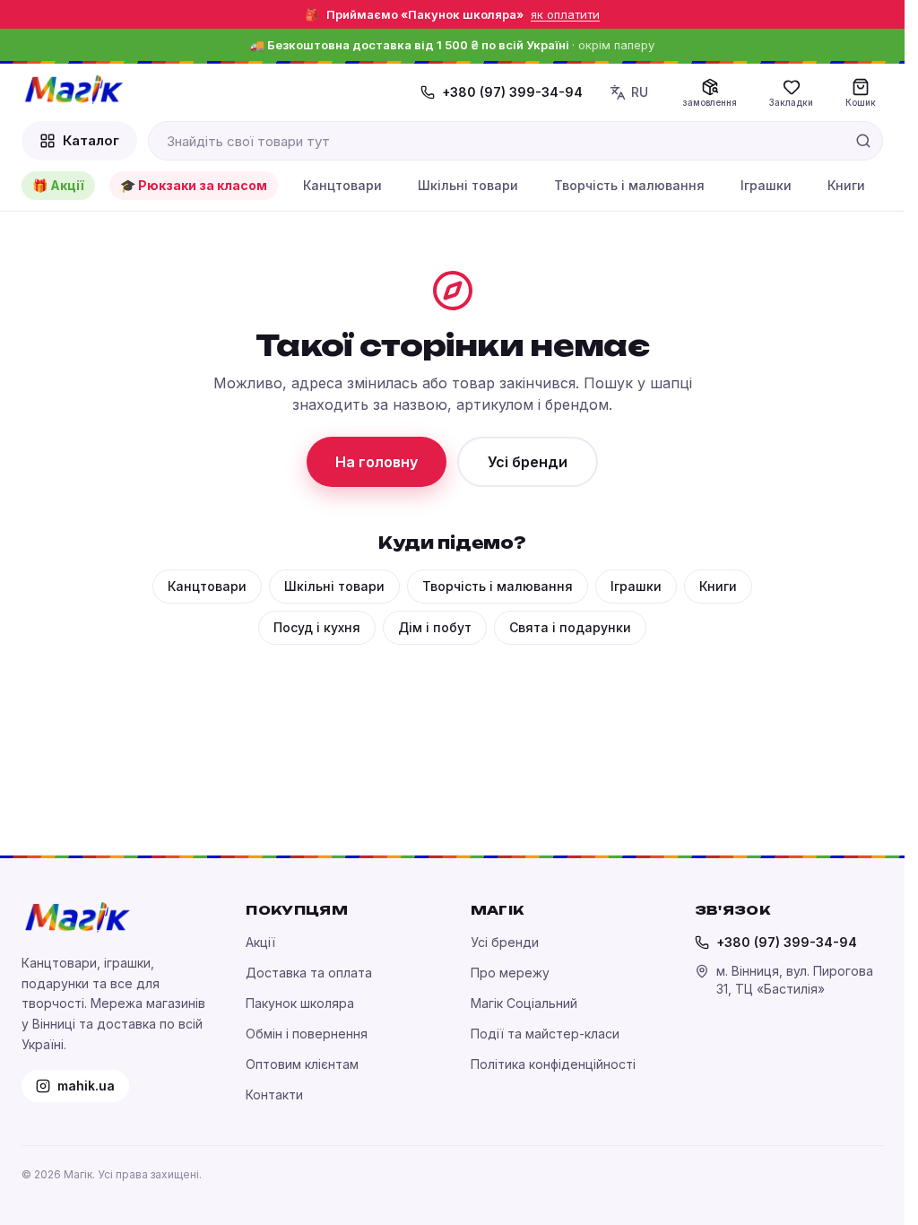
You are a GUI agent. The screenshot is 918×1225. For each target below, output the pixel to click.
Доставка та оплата (309, 972)
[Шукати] (863, 141)
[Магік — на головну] (74, 89)
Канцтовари (342, 185)
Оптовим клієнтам (302, 1064)
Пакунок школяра (300, 1003)
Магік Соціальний (524, 1003)
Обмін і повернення (307, 1033)
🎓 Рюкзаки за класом (193, 185)
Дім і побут (435, 627)
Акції (260, 942)
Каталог (91, 140)
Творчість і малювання (629, 185)
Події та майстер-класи (545, 1033)
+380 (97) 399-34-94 (512, 92)
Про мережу (510, 972)
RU (639, 92)
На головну (376, 462)
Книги (846, 185)
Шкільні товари (468, 185)
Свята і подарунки (570, 627)
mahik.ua (86, 1085)
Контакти (274, 1094)
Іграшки (766, 185)
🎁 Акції (58, 185)
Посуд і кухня (316, 627)
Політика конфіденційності (553, 1064)
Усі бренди (527, 462)
